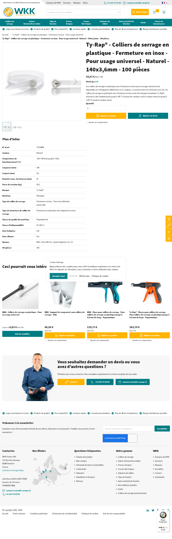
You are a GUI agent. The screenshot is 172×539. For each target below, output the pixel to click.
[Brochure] (169, 238)
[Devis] (169, 232)
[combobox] (83, 12)
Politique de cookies (100, 276)
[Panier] (169, 219)
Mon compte (141, 12)
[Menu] (167, 511)
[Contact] (169, 225)
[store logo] (14, 12)
